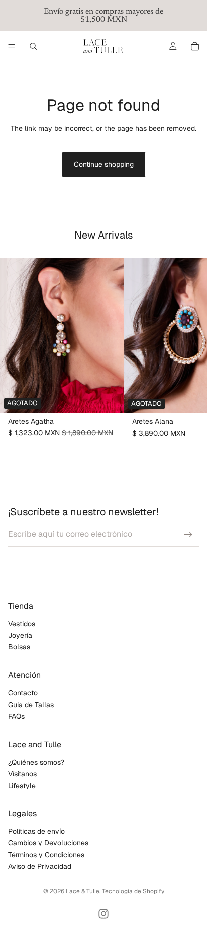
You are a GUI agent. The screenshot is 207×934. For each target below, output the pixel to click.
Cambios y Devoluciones (48, 842)
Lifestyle (22, 785)
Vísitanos (22, 773)
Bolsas (19, 646)
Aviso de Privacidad (39, 866)
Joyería (20, 635)
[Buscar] (33, 46)
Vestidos (21, 623)
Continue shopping (104, 164)
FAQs (16, 716)
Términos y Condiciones (46, 854)
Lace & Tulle (82, 891)
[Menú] (11, 46)
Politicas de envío (36, 831)
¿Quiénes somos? (36, 762)
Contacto (23, 692)
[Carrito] (195, 46)
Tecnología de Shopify (133, 891)
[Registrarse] (188, 534)
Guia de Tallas (31, 704)
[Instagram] (103, 914)
